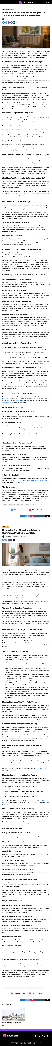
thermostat (27, 504)
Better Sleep (14, 988)
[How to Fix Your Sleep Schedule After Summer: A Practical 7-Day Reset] (26, 554)
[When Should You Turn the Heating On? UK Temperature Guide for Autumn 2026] (26, 37)
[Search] (48, 2)
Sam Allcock (8, 18)
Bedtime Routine (6, 988)
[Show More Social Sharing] (17, 22)
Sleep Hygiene (30, 988)
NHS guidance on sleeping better (12, 822)
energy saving (20, 504)
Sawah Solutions (37, 1042)
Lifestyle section (6, 402)
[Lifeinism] (26, 2)
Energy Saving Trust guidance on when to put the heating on (34, 480)
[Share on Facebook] (3, 22)
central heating (11, 504)
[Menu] (4, 2)
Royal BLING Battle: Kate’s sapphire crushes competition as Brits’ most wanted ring (13, 1024)
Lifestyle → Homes (8, 9)
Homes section (19, 400)
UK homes (33, 504)
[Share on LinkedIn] (11, 22)
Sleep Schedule (38, 988)
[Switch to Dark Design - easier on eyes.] (46, 2)
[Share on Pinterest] (9, 22)
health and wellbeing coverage (31, 601)
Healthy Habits (22, 988)
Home (3, 6)
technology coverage (44, 768)
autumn (4, 504)
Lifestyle (5, 526)
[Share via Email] (14, 22)
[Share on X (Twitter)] (6, 22)
